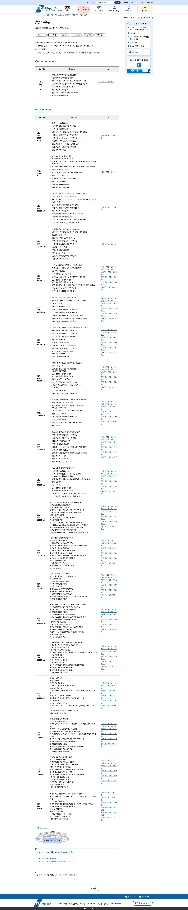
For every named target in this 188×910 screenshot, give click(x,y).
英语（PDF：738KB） (109, 760)
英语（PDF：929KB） (109, 401)
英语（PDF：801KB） (109, 471)
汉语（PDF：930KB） (109, 301)
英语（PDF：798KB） (109, 609)
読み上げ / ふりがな (137, 2)
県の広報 (135, 52)
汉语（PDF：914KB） (109, 509)
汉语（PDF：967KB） (109, 244)
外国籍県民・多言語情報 (70, 15)
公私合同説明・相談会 (138, 46)
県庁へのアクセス (144, 903)
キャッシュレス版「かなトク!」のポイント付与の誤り (139, 28)
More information (43, 828)
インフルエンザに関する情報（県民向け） (139, 38)
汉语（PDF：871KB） (109, 763)
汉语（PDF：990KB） (106, 82)
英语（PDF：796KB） (109, 540)
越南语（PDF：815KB (109, 457)
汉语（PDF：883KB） (109, 577)
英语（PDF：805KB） (109, 506)
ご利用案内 (149, 2)
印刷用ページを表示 (129, 18)
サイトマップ (132, 897)
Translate (125, 2)
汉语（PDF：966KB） (109, 369)
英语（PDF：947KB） (109, 330)
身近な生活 (58, 15)
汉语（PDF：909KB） (109, 439)
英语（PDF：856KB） (109, 267)
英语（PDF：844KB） (109, 724)
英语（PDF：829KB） (109, 437)
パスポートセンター (137, 33)
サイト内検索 (91, 2)
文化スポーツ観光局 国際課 (46, 858)
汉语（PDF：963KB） (109, 172)
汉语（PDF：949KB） (109, 726)
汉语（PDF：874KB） (109, 474)
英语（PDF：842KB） (109, 367)
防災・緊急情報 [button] (83, 9)
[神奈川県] (42, 903)
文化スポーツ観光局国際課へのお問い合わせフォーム (56, 861)
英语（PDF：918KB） (109, 683)
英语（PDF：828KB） (109, 298)
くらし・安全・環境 (47, 15)
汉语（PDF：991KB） (109, 269)
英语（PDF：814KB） (109, 646)
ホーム (37, 15)
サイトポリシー (147, 897)
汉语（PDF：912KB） (109, 649)
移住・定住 (134, 42)
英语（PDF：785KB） (109, 575)
